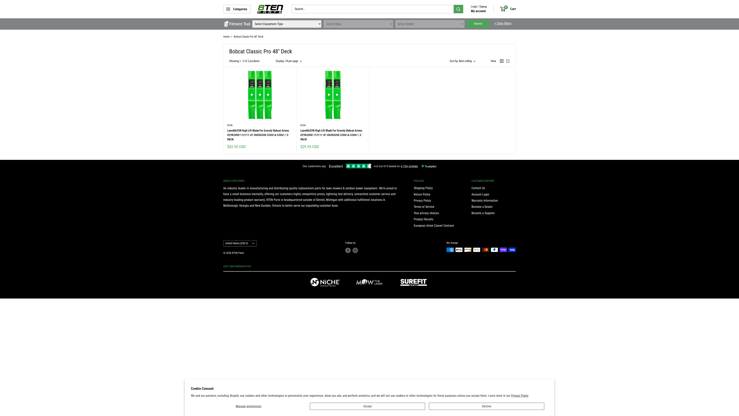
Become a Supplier (483, 213)
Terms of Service (424, 207)
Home (226, 36)
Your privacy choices (426, 213)
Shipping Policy (423, 188)
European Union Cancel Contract (434, 225)
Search (478, 23)
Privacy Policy (519, 396)
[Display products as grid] (501, 61)
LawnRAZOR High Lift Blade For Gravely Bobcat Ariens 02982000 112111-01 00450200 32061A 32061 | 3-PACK (258, 135)
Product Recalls (423, 219)
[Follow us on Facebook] (348, 250)
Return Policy (422, 194)
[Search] (458, 9)
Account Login (480, 194)
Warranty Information (484, 200)
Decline (486, 406)
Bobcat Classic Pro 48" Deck (248, 36)
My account (478, 11)
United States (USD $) (236, 243)
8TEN (229, 125)
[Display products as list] (508, 61)
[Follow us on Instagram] (355, 250)
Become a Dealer (482, 207)
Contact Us (478, 188)
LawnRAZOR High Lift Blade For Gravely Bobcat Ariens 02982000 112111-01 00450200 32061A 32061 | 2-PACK (331, 135)
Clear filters (503, 23)
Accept (367, 406)
